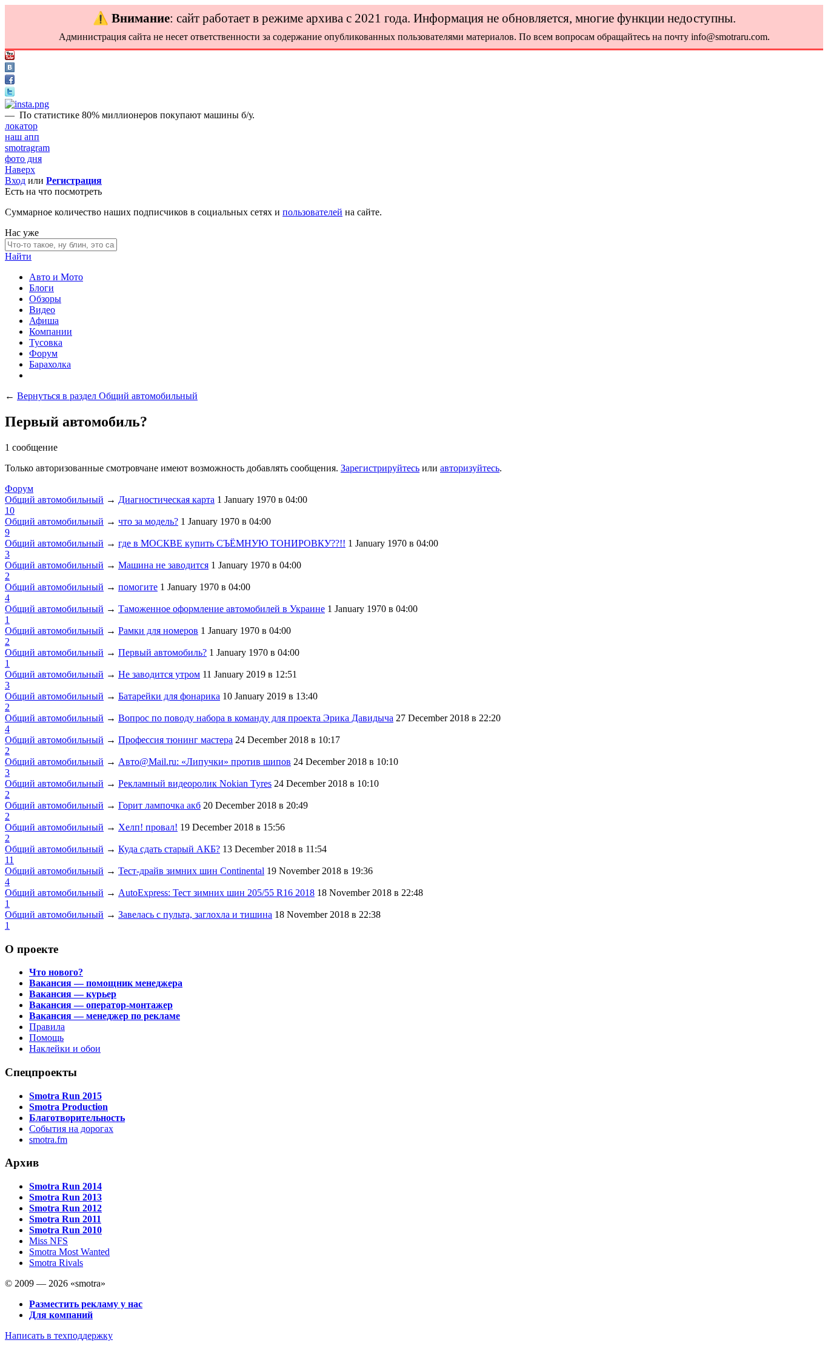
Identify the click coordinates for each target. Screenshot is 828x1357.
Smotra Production (68, 1107)
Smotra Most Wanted (69, 1252)
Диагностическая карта (166, 499)
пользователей (312, 212)
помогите (138, 587)
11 (9, 860)
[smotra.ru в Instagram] (27, 104)
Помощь (46, 1037)
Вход (15, 180)
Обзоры (45, 299)
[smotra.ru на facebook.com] (10, 81)
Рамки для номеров (158, 630)
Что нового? (56, 972)
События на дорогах (71, 1128)
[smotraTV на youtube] (10, 57)
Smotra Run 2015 (65, 1096)
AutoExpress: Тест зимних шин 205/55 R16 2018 (216, 892)
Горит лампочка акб (159, 805)
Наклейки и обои (65, 1048)
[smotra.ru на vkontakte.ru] (10, 69)
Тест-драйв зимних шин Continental (191, 871)
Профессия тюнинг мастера (175, 740)
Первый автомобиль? (162, 652)
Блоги (41, 288)
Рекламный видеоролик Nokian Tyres (195, 783)
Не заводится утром (159, 674)
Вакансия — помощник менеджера (105, 983)
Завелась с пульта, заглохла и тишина (195, 914)
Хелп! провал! (148, 827)
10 (10, 510)
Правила (47, 1027)
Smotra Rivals (56, 1263)
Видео (42, 310)
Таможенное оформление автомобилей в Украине (221, 609)
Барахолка (50, 364)
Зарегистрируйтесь (380, 468)
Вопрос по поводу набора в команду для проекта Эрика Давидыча (255, 718)
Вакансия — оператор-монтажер (101, 1005)
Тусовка (45, 342)
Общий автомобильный (54, 499)
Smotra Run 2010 (65, 1230)
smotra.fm (48, 1139)
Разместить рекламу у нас (85, 1304)
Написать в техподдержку (59, 1335)
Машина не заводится (163, 565)
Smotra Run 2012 (65, 1208)
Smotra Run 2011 (65, 1219)
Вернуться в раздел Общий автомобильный (107, 396)
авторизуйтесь (469, 468)
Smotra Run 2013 (65, 1197)
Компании (50, 331)
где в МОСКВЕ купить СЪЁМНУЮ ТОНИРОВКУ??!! (232, 543)
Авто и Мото (56, 277)
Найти (18, 256)
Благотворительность (77, 1118)
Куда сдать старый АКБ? (169, 849)
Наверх (20, 169)
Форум (43, 353)
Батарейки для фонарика (169, 696)
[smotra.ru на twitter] (10, 93)
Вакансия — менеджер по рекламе (104, 1016)
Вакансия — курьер (72, 994)
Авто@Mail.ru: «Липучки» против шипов (204, 761)
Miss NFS (48, 1241)
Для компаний (61, 1315)
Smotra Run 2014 (65, 1186)
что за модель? (148, 521)
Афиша (44, 320)
